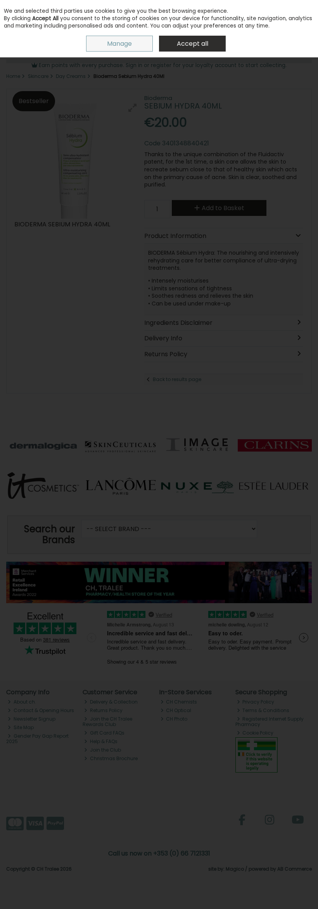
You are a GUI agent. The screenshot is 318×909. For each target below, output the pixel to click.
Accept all (192, 43)
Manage (119, 43)
